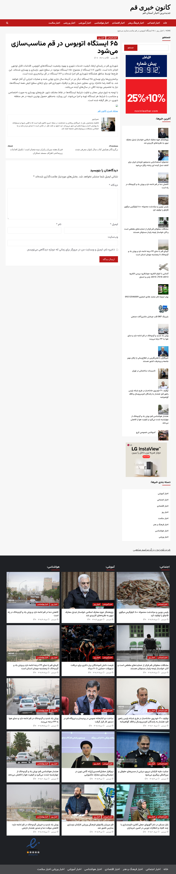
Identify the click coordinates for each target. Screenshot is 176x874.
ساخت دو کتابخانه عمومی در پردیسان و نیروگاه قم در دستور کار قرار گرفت (88, 720)
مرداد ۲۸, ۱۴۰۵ (152, 619)
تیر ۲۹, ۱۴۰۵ (98, 779)
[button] (7, 23)
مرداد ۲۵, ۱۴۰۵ (42, 726)
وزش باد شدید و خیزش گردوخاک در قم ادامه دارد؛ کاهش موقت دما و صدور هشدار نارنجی (35, 826)
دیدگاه (113, 185)
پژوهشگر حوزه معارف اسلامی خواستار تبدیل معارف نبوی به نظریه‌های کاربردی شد (147, 141)
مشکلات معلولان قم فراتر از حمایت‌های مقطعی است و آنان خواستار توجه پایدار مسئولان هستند (146, 231)
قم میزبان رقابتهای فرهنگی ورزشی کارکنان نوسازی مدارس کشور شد (90, 826)
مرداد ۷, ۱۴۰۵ (98, 726)
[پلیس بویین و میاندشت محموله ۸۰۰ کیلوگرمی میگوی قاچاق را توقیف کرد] (143, 590)
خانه (165, 22)
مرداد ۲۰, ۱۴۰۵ (152, 726)
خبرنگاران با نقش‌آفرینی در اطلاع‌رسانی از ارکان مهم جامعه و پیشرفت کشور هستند (147, 360)
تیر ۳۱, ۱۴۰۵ (153, 779)
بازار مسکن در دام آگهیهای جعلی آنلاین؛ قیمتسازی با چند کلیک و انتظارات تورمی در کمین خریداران (144, 826)
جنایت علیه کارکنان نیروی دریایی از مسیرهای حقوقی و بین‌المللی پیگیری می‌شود (143, 773)
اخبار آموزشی (85, 22)
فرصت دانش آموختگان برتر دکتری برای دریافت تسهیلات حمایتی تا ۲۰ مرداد (92, 667)
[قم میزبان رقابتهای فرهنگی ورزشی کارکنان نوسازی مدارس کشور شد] (88, 802)
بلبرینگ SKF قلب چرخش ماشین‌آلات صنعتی (149, 316)
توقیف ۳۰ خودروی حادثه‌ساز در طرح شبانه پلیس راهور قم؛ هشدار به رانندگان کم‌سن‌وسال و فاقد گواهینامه (148, 394)
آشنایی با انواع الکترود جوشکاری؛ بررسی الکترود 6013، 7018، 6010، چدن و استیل (148, 275)
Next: (35, 150)
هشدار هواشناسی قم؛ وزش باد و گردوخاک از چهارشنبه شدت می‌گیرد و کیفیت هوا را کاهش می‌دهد (149, 420)
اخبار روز (101, 38)
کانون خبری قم (150, 7)
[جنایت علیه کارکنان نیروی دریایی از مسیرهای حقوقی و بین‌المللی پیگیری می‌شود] (143, 749)
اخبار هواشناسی (101, 22)
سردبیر (113, 58)
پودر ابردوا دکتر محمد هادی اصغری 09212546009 (146, 296)
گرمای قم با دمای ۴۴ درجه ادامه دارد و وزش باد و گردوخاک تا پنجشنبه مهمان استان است (148, 253)
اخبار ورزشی (69, 22)
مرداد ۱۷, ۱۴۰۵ (42, 832)
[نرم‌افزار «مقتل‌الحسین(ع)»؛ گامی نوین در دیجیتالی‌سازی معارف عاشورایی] (88, 749)
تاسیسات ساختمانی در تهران (143, 371)
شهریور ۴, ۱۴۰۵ (97, 619)
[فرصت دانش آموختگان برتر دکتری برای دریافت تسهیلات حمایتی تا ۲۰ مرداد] (88, 643)
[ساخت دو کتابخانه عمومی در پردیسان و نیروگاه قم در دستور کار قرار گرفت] (88, 696)
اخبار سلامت (54, 22)
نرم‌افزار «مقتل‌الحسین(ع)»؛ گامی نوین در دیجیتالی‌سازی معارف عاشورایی (94, 773)
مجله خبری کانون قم (108, 111)
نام (58, 224)
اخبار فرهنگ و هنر (136, 22)
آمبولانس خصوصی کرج (145, 432)
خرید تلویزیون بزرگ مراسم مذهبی (151, 550)
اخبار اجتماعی (153, 22)
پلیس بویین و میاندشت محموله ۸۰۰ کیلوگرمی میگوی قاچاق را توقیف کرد (146, 208)
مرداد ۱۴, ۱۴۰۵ (97, 672)
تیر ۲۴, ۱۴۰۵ (98, 832)
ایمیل (114, 224)
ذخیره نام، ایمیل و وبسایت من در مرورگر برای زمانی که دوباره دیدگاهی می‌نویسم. (71, 250)
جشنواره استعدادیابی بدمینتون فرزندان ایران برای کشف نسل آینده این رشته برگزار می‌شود (148, 164)
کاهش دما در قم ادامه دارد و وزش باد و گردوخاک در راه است (147, 186)
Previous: (96, 148)
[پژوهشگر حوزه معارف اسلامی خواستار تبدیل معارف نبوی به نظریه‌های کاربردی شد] (88, 590)
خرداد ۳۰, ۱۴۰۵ (152, 832)
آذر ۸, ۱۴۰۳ (103, 58)
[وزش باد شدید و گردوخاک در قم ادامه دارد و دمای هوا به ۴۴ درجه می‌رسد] (33, 696)
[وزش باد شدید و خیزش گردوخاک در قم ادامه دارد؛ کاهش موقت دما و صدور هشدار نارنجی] (33, 802)
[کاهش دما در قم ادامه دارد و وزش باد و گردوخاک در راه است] (33, 590)
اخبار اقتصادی (118, 22)
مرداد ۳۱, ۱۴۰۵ (42, 619)
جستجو (166, 37)
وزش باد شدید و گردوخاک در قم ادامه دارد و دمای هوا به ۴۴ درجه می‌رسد (148, 337)
